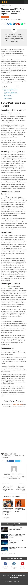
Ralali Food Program (18, 404)
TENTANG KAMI (21, 575)
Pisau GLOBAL (8, 95)
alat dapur (6, 453)
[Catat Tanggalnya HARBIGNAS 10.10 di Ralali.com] (20, 503)
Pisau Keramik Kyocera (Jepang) (11, 93)
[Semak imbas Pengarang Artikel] (14, 469)
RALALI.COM (6, 575)
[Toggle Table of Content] (16, 87)
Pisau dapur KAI (8, 98)
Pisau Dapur (21, 455)
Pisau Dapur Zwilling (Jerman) (11, 90)
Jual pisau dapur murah (6, 455)
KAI (12, 455)
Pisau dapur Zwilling (5, 457)
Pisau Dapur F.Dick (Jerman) (11, 92)
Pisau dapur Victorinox (9, 96)
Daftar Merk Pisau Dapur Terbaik (10, 89)
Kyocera (16, 455)
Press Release (6, 500)
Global (15, 453)
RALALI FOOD (13, 575)
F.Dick (11, 453)
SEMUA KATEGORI (14, 577)
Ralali (16, 500)
